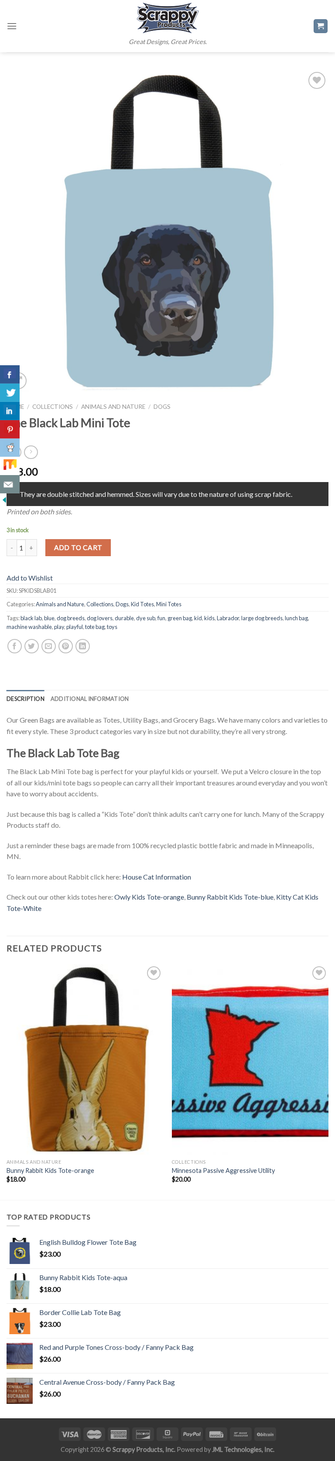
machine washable (29, 626)
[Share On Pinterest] (10, 429)
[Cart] (321, 26)
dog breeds (71, 618)
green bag (180, 618)
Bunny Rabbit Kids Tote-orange (50, 1170)
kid (198, 618)
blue (49, 618)
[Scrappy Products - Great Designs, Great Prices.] (167, 18)
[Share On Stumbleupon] (10, 466)
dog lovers (100, 618)
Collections (52, 406)
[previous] (7, 1081)
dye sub (145, 618)
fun (161, 618)
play (59, 626)
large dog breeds (262, 618)
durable (124, 618)
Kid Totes (142, 604)
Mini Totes (168, 604)
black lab (31, 618)
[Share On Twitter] (10, 393)
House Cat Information (156, 877)
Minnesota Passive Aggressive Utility (223, 1170)
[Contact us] (10, 484)
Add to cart (78, 547)
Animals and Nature (113, 406)
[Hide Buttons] (4, 499)
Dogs (162, 406)
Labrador (228, 618)
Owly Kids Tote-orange (149, 897)
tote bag (95, 626)
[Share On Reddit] (10, 447)
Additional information (90, 698)
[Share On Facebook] (10, 374)
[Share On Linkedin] (10, 411)
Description (25, 698)
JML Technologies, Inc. (243, 1449)
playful (74, 626)
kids (209, 618)
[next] (328, 1081)
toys (112, 626)
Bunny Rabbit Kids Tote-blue (230, 897)
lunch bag (296, 618)
